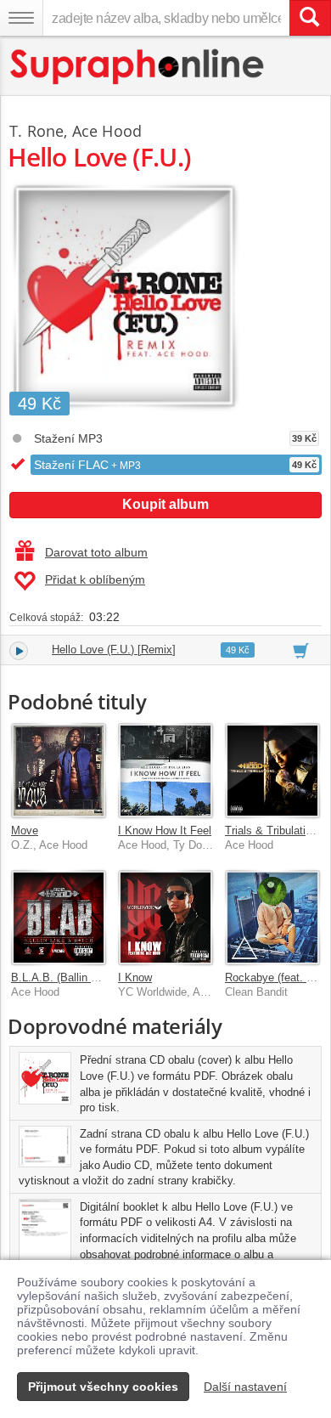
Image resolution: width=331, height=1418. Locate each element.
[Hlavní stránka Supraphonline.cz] (138, 66)
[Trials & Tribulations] (272, 770)
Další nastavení (245, 1386)
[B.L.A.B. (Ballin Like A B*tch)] (58, 917)
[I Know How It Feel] (165, 770)
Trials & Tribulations (274, 830)
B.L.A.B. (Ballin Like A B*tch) (82, 977)
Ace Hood (107, 131)
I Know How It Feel (164, 830)
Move (24, 830)
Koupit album (165, 504)
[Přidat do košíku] (301, 650)
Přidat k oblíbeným (95, 579)
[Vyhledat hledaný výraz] (310, 18)
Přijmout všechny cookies (103, 1386)
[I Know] (165, 917)
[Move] (58, 770)
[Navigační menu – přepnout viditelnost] (21, 18)
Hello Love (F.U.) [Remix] (114, 649)
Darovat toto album (96, 552)
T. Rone (36, 131)
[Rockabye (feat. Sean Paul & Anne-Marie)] (272, 917)
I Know (135, 977)
